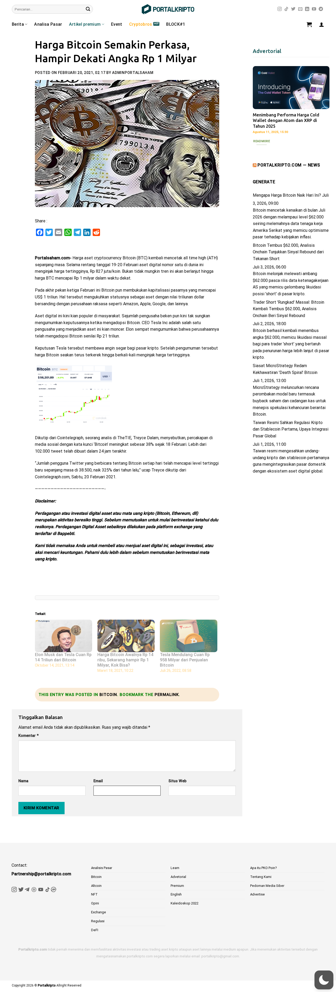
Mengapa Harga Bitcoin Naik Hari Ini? (287, 195)
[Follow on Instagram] (279, 9)
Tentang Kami (260, 877)
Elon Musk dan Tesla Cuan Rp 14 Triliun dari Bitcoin (63, 657)
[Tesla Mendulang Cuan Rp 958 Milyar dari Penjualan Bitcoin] (188, 636)
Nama (23, 781)
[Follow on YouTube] (314, 9)
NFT (94, 894)
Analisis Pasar (101, 868)
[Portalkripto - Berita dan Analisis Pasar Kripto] (168, 9)
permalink (167, 694)
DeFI (94, 930)
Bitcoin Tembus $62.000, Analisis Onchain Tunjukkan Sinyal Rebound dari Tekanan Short (288, 252)
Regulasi (97, 921)
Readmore (261, 141)
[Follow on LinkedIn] (307, 9)
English (176, 894)
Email (98, 781)
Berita (18, 24)
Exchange (98, 912)
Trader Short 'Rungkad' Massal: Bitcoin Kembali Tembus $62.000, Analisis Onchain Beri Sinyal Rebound (288, 309)
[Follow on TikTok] (286, 9)
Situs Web (177, 781)
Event (116, 24)
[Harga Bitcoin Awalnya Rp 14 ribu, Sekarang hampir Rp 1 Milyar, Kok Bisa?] (126, 636)
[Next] (321, 104)
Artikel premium (85, 24)
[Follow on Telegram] (321, 9)
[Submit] (87, 9)
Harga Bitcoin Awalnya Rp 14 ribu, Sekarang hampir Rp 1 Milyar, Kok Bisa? (125, 660)
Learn (175, 868)
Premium (177, 886)
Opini (95, 903)
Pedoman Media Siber (267, 886)
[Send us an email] (300, 9)
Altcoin (96, 886)
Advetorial (178, 877)
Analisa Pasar (48, 24)
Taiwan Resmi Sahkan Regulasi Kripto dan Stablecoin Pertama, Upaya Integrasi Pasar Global (290, 429)
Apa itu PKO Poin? (263, 868)
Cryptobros (140, 24)
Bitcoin (108, 694)
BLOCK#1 (175, 24)
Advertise (257, 894)
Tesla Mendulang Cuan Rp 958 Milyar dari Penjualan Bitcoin (185, 660)
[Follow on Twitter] (293, 9)
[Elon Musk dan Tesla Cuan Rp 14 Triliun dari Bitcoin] (63, 636)
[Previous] (261, 104)
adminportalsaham (132, 73)
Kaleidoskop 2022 (184, 903)
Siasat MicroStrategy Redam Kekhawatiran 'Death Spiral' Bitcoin (285, 369)
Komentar (28, 735)
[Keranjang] (309, 24)
